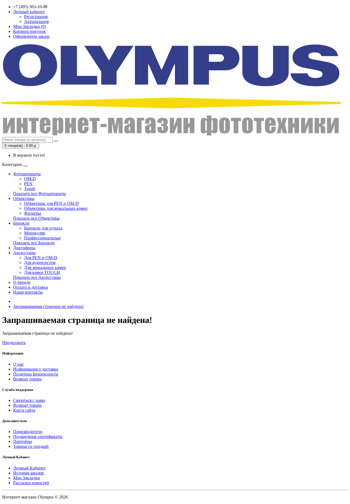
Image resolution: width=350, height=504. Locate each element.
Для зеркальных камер (45, 267)
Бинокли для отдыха (43, 228)
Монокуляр (34, 233)
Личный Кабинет (29, 468)
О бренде (21, 282)
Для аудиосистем (40, 262)
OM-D (30, 178)
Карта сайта (24, 410)
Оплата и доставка (30, 287)
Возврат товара (27, 379)
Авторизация (36, 21)
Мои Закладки (26, 478)
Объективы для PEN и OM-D (51, 203)
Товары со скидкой (31, 446)
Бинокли (21, 223)
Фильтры (32, 213)
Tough (29, 188)
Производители (27, 431)
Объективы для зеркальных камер (56, 208)
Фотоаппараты (27, 173)
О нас (18, 364)
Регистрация (36, 16)
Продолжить (14, 342)
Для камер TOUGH (42, 272)
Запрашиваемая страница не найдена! (48, 306)
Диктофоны (24, 247)
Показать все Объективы (36, 218)
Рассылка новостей (31, 482)
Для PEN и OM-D (40, 257)
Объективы (23, 198)
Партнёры (22, 441)
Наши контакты (28, 292)
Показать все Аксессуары (37, 277)
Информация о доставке (35, 369)
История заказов (28, 473)
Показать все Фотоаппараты (39, 193)
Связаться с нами (29, 400)
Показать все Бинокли (34, 242)
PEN (28, 183)
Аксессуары (24, 252)
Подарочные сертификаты (37, 436)
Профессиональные (42, 238)
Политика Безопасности (35, 374)
